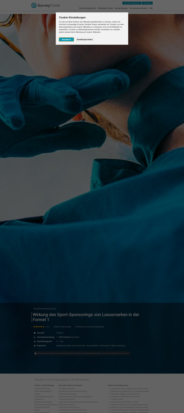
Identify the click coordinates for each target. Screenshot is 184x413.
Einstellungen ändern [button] (85, 39)
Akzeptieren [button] (66, 39)
